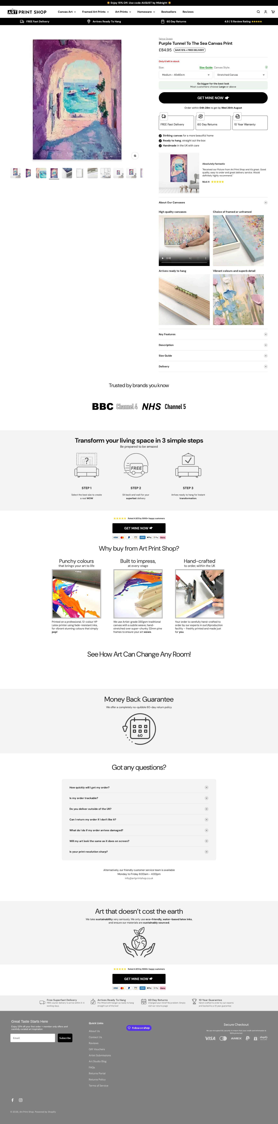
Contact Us (95, 1037)
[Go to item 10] (131, 173)
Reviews (188, 12)
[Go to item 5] (67, 173)
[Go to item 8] (105, 173)
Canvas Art (65, 12)
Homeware (144, 12)
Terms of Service (98, 1085)
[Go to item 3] (41, 173)
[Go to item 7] (93, 173)
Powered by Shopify (45, 1111)
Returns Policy (97, 1079)
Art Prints (121, 12)
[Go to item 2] (28, 173)
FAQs (92, 1067)
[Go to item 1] (15, 173)
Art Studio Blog (98, 1061)
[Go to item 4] (54, 173)
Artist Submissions (100, 1055)
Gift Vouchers (97, 1049)
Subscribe (65, 1038)
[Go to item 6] (80, 173)
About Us (94, 1031)
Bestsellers (168, 12)
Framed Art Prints (94, 12)
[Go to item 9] (118, 173)
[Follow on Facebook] (12, 1100)
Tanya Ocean (166, 38)
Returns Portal (97, 1073)
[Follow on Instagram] (21, 1100)
